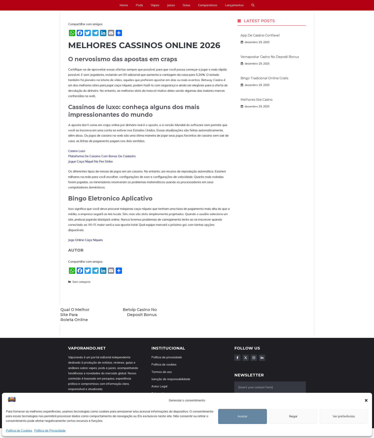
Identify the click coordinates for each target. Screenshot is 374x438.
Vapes (155, 5)
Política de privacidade (166, 357)
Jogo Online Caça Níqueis (85, 240)
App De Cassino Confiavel (260, 35)
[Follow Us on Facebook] (237, 358)
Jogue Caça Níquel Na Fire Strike (90, 161)
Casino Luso (76, 151)
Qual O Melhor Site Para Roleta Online (74, 314)
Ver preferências (344, 416)
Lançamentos (234, 5)
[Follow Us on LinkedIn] (262, 358)
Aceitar (242, 416)
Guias (186, 5)
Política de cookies (163, 364)
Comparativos (207, 5)
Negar (293, 416)
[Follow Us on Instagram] (254, 358)
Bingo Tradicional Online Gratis (264, 78)
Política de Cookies (19, 430)
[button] (366, 400)
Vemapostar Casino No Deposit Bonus (270, 57)
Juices (171, 5)
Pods (139, 5)
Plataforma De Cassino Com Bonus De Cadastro (102, 156)
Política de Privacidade (50, 430)
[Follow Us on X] (246, 358)
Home (124, 5)
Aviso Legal (159, 386)
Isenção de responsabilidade (170, 379)
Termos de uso (161, 372)
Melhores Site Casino (257, 100)
